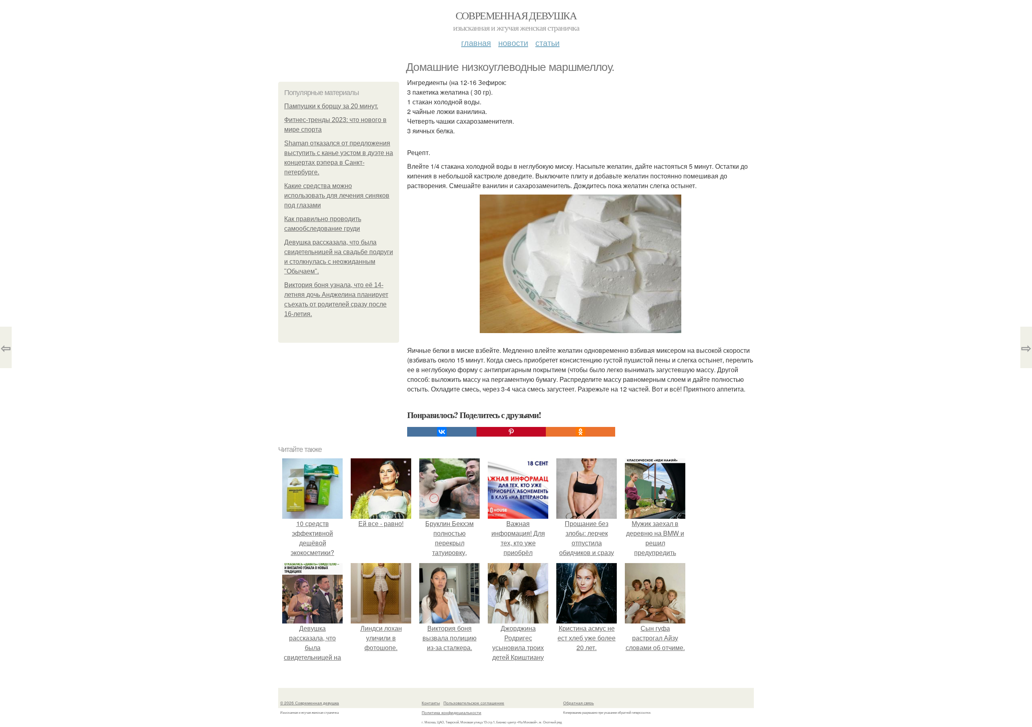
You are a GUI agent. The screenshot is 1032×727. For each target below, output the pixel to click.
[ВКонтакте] (441, 432)
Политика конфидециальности (451, 712)
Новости (513, 42)
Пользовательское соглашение (473, 703)
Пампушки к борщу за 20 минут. (331, 106)
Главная (476, 42)
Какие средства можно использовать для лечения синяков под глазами (336, 195)
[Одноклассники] (580, 432)
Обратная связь (578, 703)
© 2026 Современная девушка (309, 703)
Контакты (431, 703)
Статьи (547, 42)
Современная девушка (516, 15)
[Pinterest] (511, 432)
